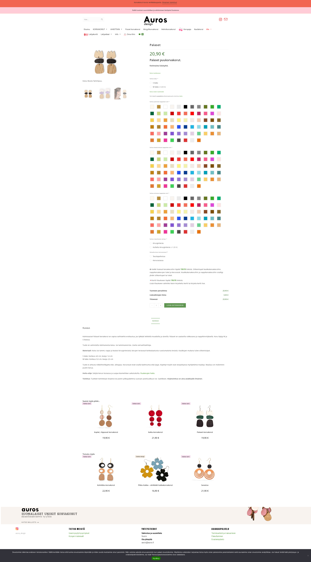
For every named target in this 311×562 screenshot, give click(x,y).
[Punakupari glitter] (198, 140)
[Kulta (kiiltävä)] (205, 133)
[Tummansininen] (185, 126)
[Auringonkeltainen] (152, 120)
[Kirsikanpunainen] (192, 113)
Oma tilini (131, 34)
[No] (308, 555)
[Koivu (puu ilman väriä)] (152, 106)
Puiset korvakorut (132, 29)
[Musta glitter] (178, 140)
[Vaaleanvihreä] (158, 113)
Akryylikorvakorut (150, 29)
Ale (207, 29)
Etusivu (87, 29)
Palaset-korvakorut (205, 432)
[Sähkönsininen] (178, 126)
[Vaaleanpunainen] (218, 113)
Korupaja (187, 29)
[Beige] (172, 120)
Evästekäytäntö (218, 539)
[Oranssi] (165, 126)
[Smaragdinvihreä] (218, 106)
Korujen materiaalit (76, 536)
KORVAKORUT (99, 29)
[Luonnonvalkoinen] (172, 106)
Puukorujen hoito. (147, 373)
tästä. (181, 96)
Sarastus (204, 485)
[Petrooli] (205, 126)
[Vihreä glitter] (172, 140)
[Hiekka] (158, 126)
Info (116, 34)
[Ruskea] (218, 120)
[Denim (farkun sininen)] (218, 126)
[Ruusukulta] (218, 133)
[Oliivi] (205, 106)
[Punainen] (178, 113)
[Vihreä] (212, 106)
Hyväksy (156, 558)
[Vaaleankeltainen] (185, 120)
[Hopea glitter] (192, 140)
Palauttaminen (217, 536)
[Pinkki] (205, 113)
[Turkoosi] (212, 126)
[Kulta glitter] (158, 140)
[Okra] (165, 120)
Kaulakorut (198, 29)
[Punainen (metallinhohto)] (152, 133)
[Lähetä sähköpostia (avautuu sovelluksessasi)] (225, 19)
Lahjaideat (105, 34)
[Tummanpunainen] (172, 113)
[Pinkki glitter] (165, 140)
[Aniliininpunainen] (198, 113)
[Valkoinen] (165, 106)
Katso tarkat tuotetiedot (157, 92)
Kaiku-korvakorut (155, 432)
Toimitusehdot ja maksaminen (224, 533)
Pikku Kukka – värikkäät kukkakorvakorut (155, 485)
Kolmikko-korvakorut (106, 485)
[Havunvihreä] (152, 113)
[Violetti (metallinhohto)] (178, 133)
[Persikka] (158, 120)
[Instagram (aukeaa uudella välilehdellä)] (220, 19)
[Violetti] (172, 133)
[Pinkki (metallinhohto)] (158, 133)
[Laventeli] (185, 133)
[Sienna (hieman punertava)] (205, 120)
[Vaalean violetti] (192, 133)
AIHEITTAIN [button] (115, 29)
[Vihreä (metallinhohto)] (198, 133)
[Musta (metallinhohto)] (192, 106)
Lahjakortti (93, 34)
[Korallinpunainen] (185, 113)
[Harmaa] (198, 106)
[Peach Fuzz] (198, 120)
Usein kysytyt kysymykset (79, 533)
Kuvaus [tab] (155, 321)
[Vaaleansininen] (198, 126)
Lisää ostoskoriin (175, 305)
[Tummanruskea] (212, 120)
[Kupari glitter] (152, 140)
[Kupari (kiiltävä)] (212, 133)
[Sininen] (192, 126)
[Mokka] (152, 126)
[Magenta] (212, 113)
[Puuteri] (192, 120)
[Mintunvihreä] (165, 113)
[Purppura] (165, 133)
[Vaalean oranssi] (172, 126)
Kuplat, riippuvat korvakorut (106, 432)
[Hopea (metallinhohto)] (178, 106)
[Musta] (185, 106)
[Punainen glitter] (185, 140)
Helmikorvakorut (168, 29)
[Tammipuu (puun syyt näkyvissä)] (158, 106)
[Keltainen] (178, 120)
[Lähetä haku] (102, 19)
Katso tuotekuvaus (155, 73)
